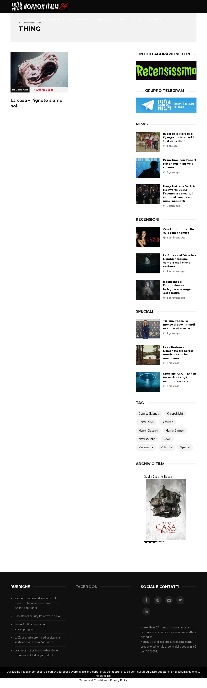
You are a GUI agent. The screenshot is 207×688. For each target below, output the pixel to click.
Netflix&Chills (147, 439)
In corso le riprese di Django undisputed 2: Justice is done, (179, 137)
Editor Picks (146, 422)
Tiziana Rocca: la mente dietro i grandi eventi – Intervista (179, 324)
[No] (202, 677)
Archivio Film (129, 19)
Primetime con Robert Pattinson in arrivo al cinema (179, 163)
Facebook (86, 587)
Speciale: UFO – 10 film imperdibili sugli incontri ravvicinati (179, 377)
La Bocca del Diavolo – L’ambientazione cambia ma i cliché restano (179, 261)
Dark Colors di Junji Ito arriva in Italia (37, 616)
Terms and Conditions (93, 680)
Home (17, 19)
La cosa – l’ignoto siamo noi (36, 103)
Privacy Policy (119, 680)
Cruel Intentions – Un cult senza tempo (178, 230)
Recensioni (51, 19)
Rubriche (77, 19)
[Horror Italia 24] (39, 12)
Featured (167, 422)
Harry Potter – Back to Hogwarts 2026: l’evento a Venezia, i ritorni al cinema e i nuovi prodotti (179, 194)
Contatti (154, 19)
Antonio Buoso (45, 89)
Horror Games (175, 430)
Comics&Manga (149, 413)
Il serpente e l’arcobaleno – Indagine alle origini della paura (177, 287)
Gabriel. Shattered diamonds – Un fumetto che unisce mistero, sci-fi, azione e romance (36, 603)
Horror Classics (148, 430)
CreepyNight (175, 413)
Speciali (101, 19)
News (31, 19)
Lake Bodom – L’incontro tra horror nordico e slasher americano (178, 353)
